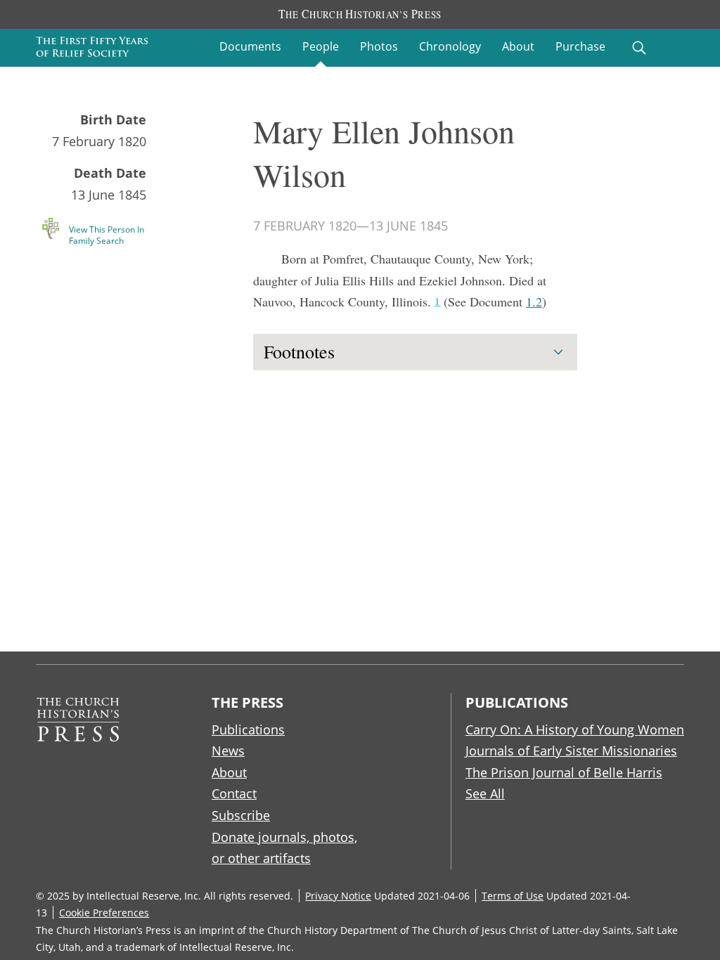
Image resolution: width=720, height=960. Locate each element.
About (518, 46)
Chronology (450, 46)
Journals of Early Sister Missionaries (571, 750)
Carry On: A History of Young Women (574, 729)
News (228, 750)
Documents (250, 46)
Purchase (580, 46)
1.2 (534, 301)
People (320, 46)
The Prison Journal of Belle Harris (563, 772)
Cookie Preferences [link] (104, 912)
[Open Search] (639, 48)
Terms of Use (513, 895)
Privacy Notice (338, 895)
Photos (379, 46)
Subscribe (241, 815)
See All (485, 793)
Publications (248, 729)
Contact (234, 793)
